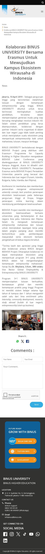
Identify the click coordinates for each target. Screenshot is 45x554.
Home (4, 24)
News (6, 27)
